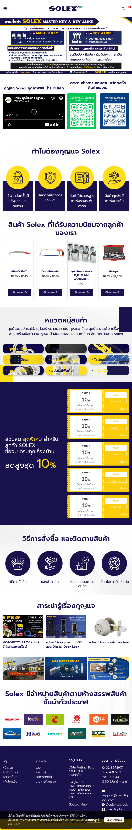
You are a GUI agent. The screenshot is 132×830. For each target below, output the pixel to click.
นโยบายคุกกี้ (14, 823)
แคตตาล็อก (10, 776)
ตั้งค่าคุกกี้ (93, 819)
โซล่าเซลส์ (101, 359)
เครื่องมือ (101, 370)
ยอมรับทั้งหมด (114, 819)
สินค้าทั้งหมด (11, 772)
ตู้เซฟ (55, 348)
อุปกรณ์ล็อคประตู (64, 359)
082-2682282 (111, 772)
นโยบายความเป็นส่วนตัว (77, 819)
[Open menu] (5, 8)
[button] (123, 8)
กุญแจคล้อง (18, 348)
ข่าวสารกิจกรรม (46, 781)
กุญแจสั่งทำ (17, 370)
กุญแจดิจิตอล (19, 359)
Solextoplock (115, 809)
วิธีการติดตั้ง (44, 776)
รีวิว (38, 767)
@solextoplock (117, 804)
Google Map (78, 804)
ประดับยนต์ (102, 348)
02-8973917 (114, 767)
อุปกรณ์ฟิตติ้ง (62, 370)
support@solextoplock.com (115, 797)
